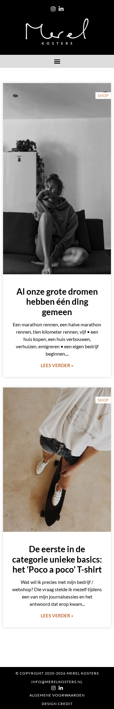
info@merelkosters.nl (57, 681)
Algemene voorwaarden (57, 695)
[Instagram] (53, 9)
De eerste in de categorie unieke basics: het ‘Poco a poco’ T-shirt (57, 559)
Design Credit (57, 703)
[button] (57, 61)
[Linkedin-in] (61, 9)
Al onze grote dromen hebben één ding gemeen (57, 301)
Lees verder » (57, 365)
